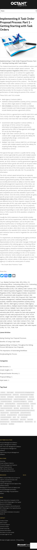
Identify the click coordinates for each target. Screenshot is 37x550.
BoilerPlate (10, 397)
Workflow (11, 424)
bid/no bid (15, 394)
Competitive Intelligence (20, 401)
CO (29, 282)
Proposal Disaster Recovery (9, 373)
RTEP (27, 314)
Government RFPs (24, 408)
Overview (2, 461)
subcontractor (4, 419)
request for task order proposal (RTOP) (12, 314)
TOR (16, 327)
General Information (5, 530)
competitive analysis (6, 401)
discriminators (25, 406)
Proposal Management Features (8, 465)
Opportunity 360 (14, 412)
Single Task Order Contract (13, 317)
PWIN (14, 417)
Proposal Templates (6, 417)
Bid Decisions (4, 366)
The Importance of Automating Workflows (13, 351)
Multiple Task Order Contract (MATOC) (22, 308)
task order (32, 319)
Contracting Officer (6, 284)
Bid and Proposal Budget (26, 394)
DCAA (18, 406)
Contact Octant (4, 520)
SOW (13, 319)
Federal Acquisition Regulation (13, 291)
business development (21, 397)
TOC (8, 327)
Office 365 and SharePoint (7, 469)
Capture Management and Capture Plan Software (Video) (10, 484)
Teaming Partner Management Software (8, 449)
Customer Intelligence (9, 406)
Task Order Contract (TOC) (21, 321)
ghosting (16, 408)
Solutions (3, 458)
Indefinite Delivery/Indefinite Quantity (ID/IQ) (20, 301)
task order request (18, 325)
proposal (3, 415)
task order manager (19, 323)
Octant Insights (5, 370)
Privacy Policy (20, 540)
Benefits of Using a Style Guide (10, 341)
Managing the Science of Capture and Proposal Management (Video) (10, 488)
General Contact (4, 526)
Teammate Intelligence (17, 421)
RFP (18, 417)
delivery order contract (25, 289)
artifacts (3, 392)
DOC (34, 289)
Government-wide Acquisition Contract (16, 295)
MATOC (6, 304)
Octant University (4, 528)
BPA (21, 282)
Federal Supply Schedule (19, 293)
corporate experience (23, 403)
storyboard (24, 417)
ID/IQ (13, 297)
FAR (1, 291)
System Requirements (6, 467)
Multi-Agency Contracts (17, 304)
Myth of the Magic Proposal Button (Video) (9, 492)
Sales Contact (3, 522)
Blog (24, 475)
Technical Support (5, 524)
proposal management (25, 415)
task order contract (6, 321)
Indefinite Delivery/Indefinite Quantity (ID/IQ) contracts (20, 410)
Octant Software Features (7, 463)
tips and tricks (28, 421)
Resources (3, 475)
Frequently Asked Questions (7, 471)
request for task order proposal (25, 312)
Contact (2, 518)
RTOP (32, 314)
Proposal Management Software (8, 442)
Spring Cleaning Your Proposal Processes (13, 338)
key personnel (4, 412)
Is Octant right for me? (6, 534)
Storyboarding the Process (8, 354)
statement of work (22, 319)
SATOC (2, 317)
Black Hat (3, 397)
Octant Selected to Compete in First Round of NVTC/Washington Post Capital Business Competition (10, 502)
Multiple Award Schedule (20, 306)
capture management (19, 399)
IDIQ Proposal (20, 297)
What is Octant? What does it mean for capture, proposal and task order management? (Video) (10, 479)
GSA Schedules (6, 106)
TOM (12, 327)
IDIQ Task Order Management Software (10, 446)
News (1, 497)
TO (6, 327)
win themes (4, 424)
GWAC (9, 297)
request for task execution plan (10, 310)
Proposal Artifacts (12, 415)
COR (16, 289)
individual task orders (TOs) (8, 199)
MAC (1, 304)
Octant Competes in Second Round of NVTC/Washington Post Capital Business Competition (10, 508)
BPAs (25, 282)
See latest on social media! (7, 532)
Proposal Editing (5, 377)
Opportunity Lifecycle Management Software (9, 453)
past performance (25, 412)
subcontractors (14, 419)
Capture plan (30, 399)
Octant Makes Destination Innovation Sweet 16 (10, 513)
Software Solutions (6, 440)
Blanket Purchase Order (11, 282)
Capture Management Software (8, 444)
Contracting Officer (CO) (20, 284)
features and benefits (6, 408)
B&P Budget (10, 392)
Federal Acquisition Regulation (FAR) (11, 71)
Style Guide (3, 380)
